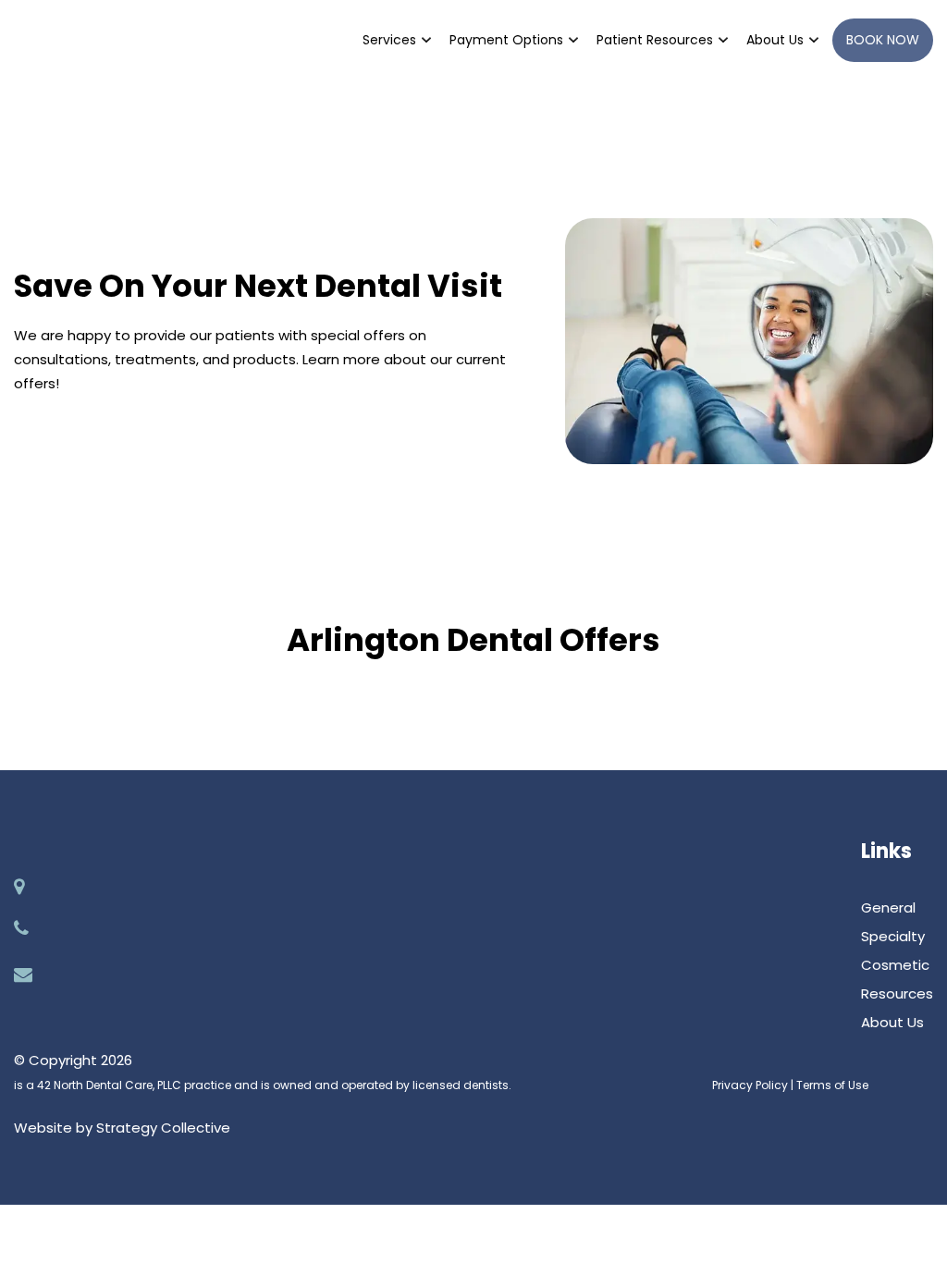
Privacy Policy (750, 1085)
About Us (892, 1022)
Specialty (893, 936)
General (888, 907)
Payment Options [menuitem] (506, 40)
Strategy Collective (163, 1127)
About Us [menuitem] (775, 40)
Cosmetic (895, 965)
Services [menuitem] (389, 40)
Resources (897, 993)
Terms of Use (832, 1085)
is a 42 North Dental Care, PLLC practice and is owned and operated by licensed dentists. (262, 1085)
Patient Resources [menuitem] (654, 40)
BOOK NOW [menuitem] (882, 40)
